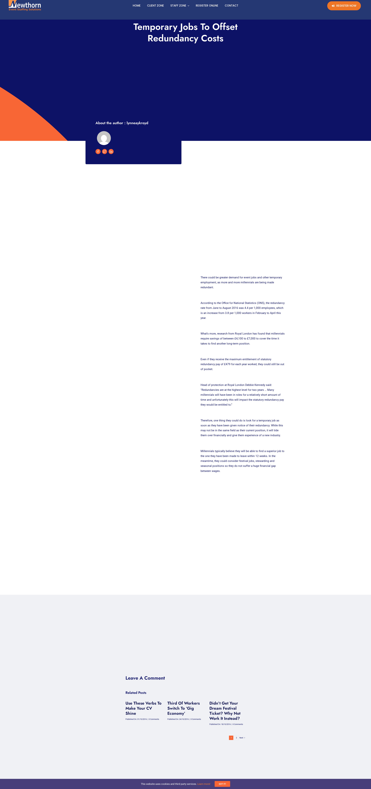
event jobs (250, 277)
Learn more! (203, 783)
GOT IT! (222, 784)
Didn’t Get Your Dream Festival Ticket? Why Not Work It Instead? (224, 710)
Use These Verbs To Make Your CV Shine (143, 708)
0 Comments (154, 719)
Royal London (243, 333)
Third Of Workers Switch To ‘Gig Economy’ (183, 708)
